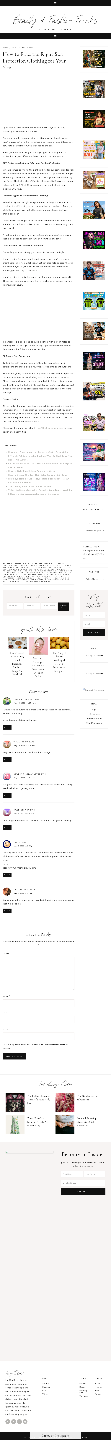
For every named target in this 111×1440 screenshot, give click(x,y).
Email (7, 1013)
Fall (44, 1390)
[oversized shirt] (94, 67)
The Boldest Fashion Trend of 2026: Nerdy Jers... (38, 1099)
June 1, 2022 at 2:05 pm (24, 846)
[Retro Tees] (94, 127)
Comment (8, 953)
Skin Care (48, 574)
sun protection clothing (45, 576)
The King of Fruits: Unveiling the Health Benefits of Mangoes (59, 661)
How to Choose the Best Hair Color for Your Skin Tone (37, 475)
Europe (98, 1394)
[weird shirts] (94, 248)
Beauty (82, 1383)
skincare (59, 574)
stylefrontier (21, 810)
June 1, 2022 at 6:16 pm (24, 893)
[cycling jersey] (94, 399)
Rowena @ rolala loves (27, 774)
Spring (45, 1383)
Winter (45, 1394)
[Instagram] (25, 1421)
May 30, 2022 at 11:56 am (25, 703)
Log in (94, 709)
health (67, 573)
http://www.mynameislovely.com (19, 868)
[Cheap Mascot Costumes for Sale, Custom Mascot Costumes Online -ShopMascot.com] (93, 690)
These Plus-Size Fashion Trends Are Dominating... (38, 1122)
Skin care (15, 48)
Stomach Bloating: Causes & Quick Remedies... (87, 1122)
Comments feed (94, 718)
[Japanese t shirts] (94, 97)
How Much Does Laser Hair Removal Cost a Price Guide (38, 452)
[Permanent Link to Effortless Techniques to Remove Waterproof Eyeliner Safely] (38, 654)
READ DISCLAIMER (93, 509)
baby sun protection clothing (30, 566)
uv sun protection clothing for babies (29, 581)
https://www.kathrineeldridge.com (20, 720)
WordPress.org (94, 723)
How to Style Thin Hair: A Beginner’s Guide (32, 471)
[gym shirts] (94, 339)
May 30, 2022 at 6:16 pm (24, 746)
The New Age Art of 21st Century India (29, 486)
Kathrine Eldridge (24, 699)
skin (40, 574)
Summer (46, 1387)
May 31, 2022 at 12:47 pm (25, 778)
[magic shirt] (94, 369)
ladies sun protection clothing (20, 574)
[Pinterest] (19, 1421)
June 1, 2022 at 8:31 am (24, 814)
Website (7, 1029)
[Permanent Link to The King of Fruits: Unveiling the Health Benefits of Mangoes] (59, 648)
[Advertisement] (38, 99)
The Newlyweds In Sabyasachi (87, 1097)
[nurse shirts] (94, 188)
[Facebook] (8, 1421)
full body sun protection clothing (44, 573)
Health (6, 48)
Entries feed (94, 714)
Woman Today (21, 742)
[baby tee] (94, 309)
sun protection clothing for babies (33, 577)
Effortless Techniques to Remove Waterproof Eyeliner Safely (38, 667)
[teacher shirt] (94, 158)
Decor (82, 1387)
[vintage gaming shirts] (94, 279)
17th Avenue (82, 1437)
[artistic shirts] (94, 490)
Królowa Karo (21, 889)
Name (6, 996)
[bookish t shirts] (94, 218)
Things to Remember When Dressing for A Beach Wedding (40, 490)
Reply (7, 727)
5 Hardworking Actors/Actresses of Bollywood (33, 494)
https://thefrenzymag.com (48, 428)
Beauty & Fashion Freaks (55, 21)
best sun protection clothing (32, 567)
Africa (97, 1383)
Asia (97, 1390)
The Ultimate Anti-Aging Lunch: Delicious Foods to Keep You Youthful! (17, 663)
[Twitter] (13, 1421)
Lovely (17, 842)
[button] (55, 3)
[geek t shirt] (94, 460)
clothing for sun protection (40, 571)
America (99, 1387)
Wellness (83, 1396)
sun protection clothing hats (27, 580)
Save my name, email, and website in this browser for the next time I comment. (36, 1047)
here (34, 270)
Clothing (19, 571)
